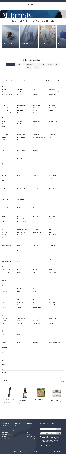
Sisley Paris (36, 299)
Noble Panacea (52, 248)
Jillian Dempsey (37, 197)
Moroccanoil (36, 234)
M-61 (3, 229)
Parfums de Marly (6, 269)
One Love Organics (6, 261)
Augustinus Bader (6, 97)
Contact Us (4, 425)
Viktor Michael (5, 345)
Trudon (3, 326)
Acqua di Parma (5, 89)
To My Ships (52, 320)
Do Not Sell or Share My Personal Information (37, 451)
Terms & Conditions (23, 451)
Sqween (19, 305)
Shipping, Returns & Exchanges (8, 430)
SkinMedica (4, 302)
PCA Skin (51, 269)
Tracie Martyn (20, 323)
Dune (18, 139)
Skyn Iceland (20, 302)
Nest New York (20, 248)
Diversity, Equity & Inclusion (32, 438)
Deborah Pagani (21, 134)
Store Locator (29, 427)
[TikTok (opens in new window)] (47, 445)
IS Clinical (51, 188)
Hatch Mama (36, 175)
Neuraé (35, 248)
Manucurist (36, 229)
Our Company (30, 425)
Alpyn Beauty (20, 91)
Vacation (4, 342)
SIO (18, 299)
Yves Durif (4, 364)
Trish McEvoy (36, 323)
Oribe (18, 261)
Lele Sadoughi (20, 218)
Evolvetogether (21, 150)
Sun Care (36, 67)
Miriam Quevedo (6, 234)
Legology (4, 218)
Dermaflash (36, 134)
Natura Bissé (52, 245)
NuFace (3, 250)
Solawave (4, 305)
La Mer (3, 216)
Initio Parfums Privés (22, 188)
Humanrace (4, 180)
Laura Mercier (52, 216)
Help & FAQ (4, 427)
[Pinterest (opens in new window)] (49, 445)
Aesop (34, 89)
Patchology (35, 269)
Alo (2, 91)
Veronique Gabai (37, 342)
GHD (3, 167)
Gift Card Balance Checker (20, 430)
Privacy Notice (7, 451)
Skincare (18, 64)
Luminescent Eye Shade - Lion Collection (40, 402)
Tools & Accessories (29, 64)
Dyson (34, 139)
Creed (3, 126)
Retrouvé (35, 289)
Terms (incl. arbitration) (45, 441)
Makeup (29, 67)
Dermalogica (52, 134)
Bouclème (51, 110)
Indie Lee (4, 188)
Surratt (19, 307)
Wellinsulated (20, 356)
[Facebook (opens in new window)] (44, 445)
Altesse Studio (36, 91)
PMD (34, 272)
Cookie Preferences (15, 451)
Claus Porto (20, 123)
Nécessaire (20, 250)
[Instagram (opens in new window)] (41, 445)
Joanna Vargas (20, 199)
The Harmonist (36, 318)
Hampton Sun (20, 175)
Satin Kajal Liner (6, 402)
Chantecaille (20, 121)
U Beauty (4, 334)
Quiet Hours (4, 280)
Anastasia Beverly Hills (54, 91)
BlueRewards (18, 427)
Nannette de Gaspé (6, 245)
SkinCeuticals (52, 299)
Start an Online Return (6, 434)
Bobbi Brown (20, 110)
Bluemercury (5, 110)
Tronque (51, 323)
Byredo (19, 113)
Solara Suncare (52, 302)
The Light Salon (52, 318)
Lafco (18, 216)
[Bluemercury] (33, 4)
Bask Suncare (36, 105)
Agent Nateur (52, 89)
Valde (18, 342)
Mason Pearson (37, 232)
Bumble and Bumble (6, 113)
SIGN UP (58, 429)
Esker (3, 150)
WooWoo (35, 356)
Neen (3, 248)
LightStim (51, 218)
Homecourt (35, 178)
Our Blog (28, 441)
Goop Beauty (36, 167)
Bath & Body (41, 64)
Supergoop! (4, 307)
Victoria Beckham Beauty (55, 342)
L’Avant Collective (21, 221)
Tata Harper (51, 315)
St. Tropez (35, 305)
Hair (57, 64)
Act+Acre (19, 89)
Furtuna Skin (20, 158)
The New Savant (21, 320)
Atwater (35, 94)
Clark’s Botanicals (6, 123)
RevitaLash (51, 289)
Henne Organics (53, 175)
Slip (34, 302)
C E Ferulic (21, 401)
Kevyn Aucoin (5, 208)
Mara (50, 229)
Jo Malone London (53, 197)
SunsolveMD (52, 305)
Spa (27, 432)
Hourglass (51, 178)
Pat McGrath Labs (21, 269)
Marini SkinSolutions (22, 232)
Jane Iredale (20, 197)
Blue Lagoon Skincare (54, 107)
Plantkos (19, 272)
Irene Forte (35, 188)
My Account (17, 425)
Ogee (34, 259)
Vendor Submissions (31, 436)
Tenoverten (4, 318)
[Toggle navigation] (1, 4)
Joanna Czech (5, 199)
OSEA (34, 261)
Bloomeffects (36, 107)
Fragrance (50, 64)
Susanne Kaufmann (37, 307)
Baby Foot (4, 105)
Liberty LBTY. (36, 218)
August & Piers (52, 94)
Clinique (35, 123)
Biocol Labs (20, 107)
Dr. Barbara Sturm (21, 137)
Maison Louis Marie (22, 229)
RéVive (34, 291)
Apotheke (19, 94)
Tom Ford (4, 323)
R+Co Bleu (19, 289)
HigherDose (20, 178)
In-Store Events (30, 430)
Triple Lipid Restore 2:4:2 (56, 401)
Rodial (18, 291)
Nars (18, 245)
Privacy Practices (52, 441)
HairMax (4, 175)
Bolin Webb (36, 110)
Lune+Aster (4, 221)
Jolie (34, 199)
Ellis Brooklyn (20, 148)
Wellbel (3, 356)
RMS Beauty (5, 291)
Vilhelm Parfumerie (22, 345)
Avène (18, 97)
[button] (64, 4)
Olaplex (50, 259)
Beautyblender (5, 107)
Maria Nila (4, 232)
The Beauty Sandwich (22, 318)
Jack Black (4, 197)
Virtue (50, 345)
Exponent (35, 150)
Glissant (19, 167)
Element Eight (5, 148)
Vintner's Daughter (37, 345)
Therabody (35, 320)
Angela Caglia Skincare (7, 94)
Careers (28, 434)
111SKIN (4, 372)
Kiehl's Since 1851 (21, 208)
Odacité (19, 259)
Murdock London (53, 234)
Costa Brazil (52, 123)
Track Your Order (5, 432)
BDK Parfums (52, 105)
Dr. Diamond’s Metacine (39, 137)
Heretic (3, 178)
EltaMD (35, 148)
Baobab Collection (21, 105)
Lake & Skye (36, 216)
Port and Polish (52, 272)
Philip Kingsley (5, 272)
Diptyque (4, 137)
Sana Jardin (4, 299)
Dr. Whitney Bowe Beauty (8, 139)
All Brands (11, 64)
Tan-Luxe (35, 315)
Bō (33, 113)
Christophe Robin (53, 121)
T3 (2, 315)
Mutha (3, 237)
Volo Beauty (4, 347)
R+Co (3, 289)
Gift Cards (4, 436)
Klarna (3, 441)
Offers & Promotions (6, 438)
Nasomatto (35, 245)
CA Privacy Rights (50, 451)
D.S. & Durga (5, 134)
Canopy (3, 121)
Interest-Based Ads (57, 451)
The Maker (4, 320)
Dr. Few (50, 137)
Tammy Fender (21, 315)
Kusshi (34, 208)
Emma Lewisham (53, 148)
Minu (50, 232)
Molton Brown (20, 234)
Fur (2, 158)
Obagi (3, 259)
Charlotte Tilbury (37, 121)
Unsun (18, 334)
